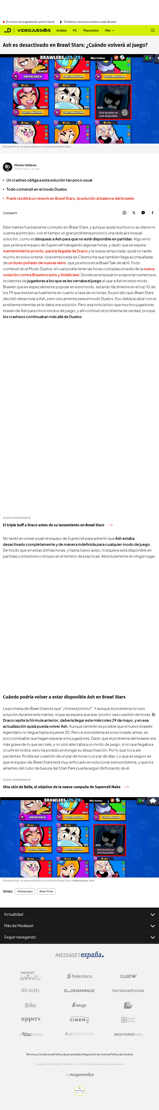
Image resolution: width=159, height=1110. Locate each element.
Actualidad (13, 914)
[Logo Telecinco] (79, 976)
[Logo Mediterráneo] (128, 1034)
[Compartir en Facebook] (152, 213)
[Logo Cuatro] (128, 976)
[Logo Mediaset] (79, 957)
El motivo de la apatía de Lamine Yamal (30, 22)
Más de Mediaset (19, 925)
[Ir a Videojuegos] (34, 30)
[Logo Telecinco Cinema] (79, 1020)
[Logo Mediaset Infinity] (31, 976)
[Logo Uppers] (30, 1019)
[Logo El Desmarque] (79, 990)
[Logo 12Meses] (128, 1020)
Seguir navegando (20, 936)
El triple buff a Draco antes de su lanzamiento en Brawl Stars (53, 525)
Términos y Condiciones (40, 1054)
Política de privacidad (66, 1054)
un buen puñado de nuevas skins (37, 262)
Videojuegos (25, 891)
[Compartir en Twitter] (133, 213)
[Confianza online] (80, 1094)
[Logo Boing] (30, 1005)
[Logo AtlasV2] (31, 1034)
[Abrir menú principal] (153, 30)
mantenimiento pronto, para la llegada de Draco (45, 250)
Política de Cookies (121, 1054)
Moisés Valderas (25, 164)
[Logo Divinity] (30, 990)
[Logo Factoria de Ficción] (128, 990)
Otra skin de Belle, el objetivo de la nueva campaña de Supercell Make (61, 787)
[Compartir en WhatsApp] (124, 213)
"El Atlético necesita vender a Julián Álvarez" (90, 22)
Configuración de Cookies (94, 1054)
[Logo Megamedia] (81, 1074)
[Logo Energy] (79, 1005)
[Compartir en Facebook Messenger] (143, 213)
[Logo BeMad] (128, 1005)
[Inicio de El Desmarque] (7, 30)
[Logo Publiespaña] (79, 1034)
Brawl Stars (46, 891)
